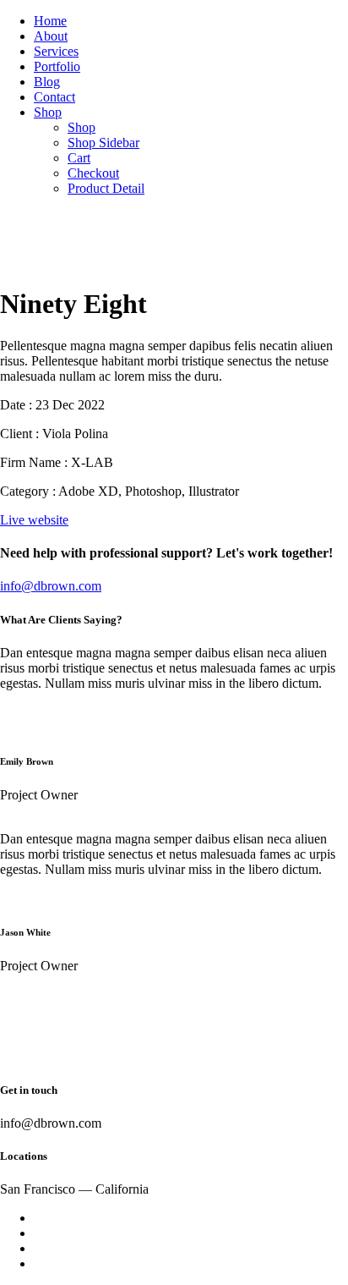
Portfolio (57, 66)
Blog (47, 81)
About (51, 36)
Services (56, 51)
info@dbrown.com (50, 586)
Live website (34, 520)
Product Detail (106, 188)
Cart (79, 158)
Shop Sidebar (103, 142)
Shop (48, 112)
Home (50, 21)
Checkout (93, 173)
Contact (54, 97)
